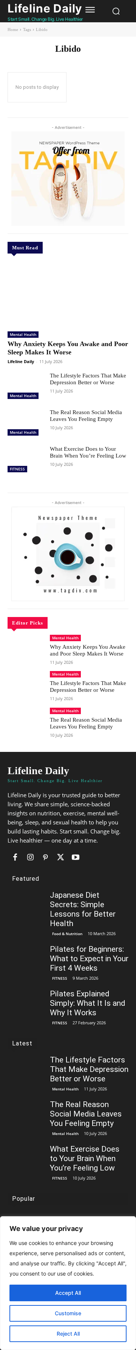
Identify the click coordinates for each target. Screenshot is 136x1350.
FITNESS (17, 469)
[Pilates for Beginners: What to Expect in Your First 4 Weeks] (26, 959)
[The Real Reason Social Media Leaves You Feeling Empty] (26, 423)
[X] (60, 857)
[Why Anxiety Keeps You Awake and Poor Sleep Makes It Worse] (68, 294)
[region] (68, 1283)
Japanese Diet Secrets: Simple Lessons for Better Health (83, 909)
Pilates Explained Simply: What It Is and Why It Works (87, 1003)
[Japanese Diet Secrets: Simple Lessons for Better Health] (26, 905)
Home (13, 29)
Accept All (68, 1293)
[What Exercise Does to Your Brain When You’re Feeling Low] (26, 460)
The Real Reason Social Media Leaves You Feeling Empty (86, 723)
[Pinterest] (45, 857)
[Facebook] (15, 857)
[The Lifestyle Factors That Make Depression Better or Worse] (26, 386)
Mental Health (23, 334)
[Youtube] (75, 857)
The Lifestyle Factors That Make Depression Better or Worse (88, 379)
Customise (68, 1313)
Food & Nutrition (67, 933)
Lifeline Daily (21, 361)
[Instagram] (30, 857)
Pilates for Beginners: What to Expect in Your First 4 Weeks (89, 959)
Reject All (68, 1333)
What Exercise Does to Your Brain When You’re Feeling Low (84, 1158)
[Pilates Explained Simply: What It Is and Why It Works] (26, 1003)
